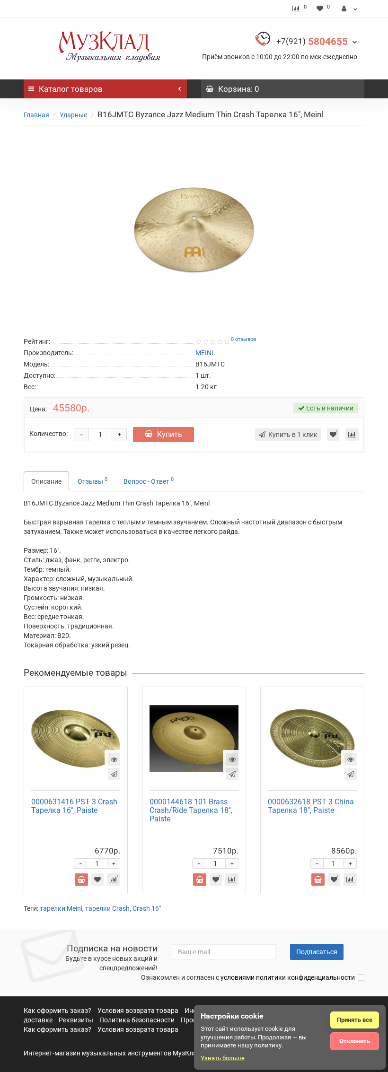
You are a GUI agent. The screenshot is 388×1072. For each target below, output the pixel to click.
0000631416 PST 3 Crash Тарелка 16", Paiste (74, 806)
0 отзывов (243, 339)
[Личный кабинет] (349, 8)
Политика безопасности (137, 1020)
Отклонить (354, 1041)
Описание (46, 481)
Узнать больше (223, 1058)
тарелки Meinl (61, 908)
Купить (169, 434)
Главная (36, 115)
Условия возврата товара (137, 1010)
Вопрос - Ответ (148, 480)
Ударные (73, 115)
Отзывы (92, 480)
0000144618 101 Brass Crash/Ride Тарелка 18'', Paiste (191, 810)
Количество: (48, 433)
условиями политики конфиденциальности (287, 977)
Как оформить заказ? (57, 1010)
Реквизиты (76, 1020)
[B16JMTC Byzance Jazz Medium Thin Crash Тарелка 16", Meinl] (194, 229)
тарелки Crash (107, 908)
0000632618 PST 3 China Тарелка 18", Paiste (311, 806)
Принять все (354, 1019)
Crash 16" (146, 908)
